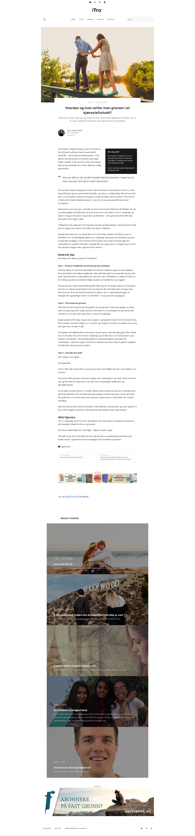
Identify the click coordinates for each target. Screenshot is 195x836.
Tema (73, 19)
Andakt (90, 19)
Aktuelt (111, 19)
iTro (97, 10)
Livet (81, 19)
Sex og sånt (101, 102)
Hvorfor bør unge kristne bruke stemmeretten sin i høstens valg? (115, 458)
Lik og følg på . (73, 496)
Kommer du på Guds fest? (71, 457)
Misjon (101, 19)
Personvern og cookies (76, 828)
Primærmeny (44, 19)
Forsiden (47, 828)
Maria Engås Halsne (75, 130)
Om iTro (58, 828)
